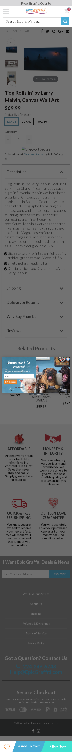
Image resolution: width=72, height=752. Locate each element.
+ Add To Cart (29, 746)
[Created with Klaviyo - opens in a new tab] (36, 394)
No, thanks (19, 388)
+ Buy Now (57, 746)
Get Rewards (10, 382)
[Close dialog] (67, 359)
